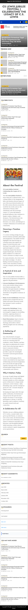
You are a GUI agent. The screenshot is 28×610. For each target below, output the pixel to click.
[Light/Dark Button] (21, 22)
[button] (1, 22)
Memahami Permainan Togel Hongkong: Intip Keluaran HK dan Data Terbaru (13, 158)
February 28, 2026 (6, 130)
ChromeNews (20, 607)
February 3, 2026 (6, 160)
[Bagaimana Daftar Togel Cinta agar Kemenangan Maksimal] (4, 55)
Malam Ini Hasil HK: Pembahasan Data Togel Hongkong (17, 70)
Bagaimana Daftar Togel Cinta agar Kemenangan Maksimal (16, 55)
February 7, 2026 (12, 73)
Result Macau (5, 533)
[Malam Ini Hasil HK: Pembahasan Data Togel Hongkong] (4, 70)
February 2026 (5, 492)
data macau (3, 527)
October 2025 (4, 501)
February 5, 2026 (6, 150)
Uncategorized (5, 35)
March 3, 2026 (12, 57)
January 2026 (4, 495)
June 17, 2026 (12, 45)
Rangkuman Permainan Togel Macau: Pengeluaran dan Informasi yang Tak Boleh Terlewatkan (13, 40)
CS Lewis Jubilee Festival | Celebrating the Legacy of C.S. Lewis (14, 12)
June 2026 (3, 487)
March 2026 (4, 490)
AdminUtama (5, 45)
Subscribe (26, 22)
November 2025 (5, 498)
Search (4, 434)
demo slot (3, 522)
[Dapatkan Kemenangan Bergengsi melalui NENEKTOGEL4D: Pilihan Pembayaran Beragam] (4, 63)
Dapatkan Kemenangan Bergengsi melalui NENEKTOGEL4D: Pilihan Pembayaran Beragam (17, 63)
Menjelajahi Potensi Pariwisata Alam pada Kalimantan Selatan (12, 588)
